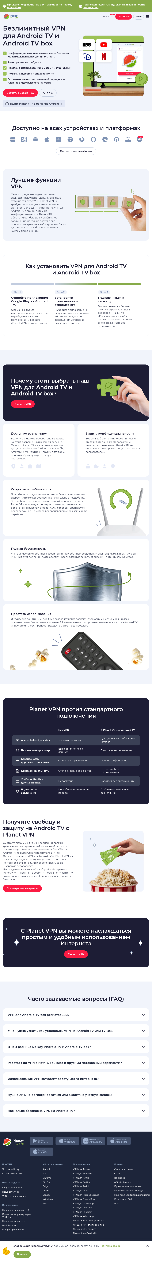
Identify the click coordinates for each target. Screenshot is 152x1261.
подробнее (14, 7)
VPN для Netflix (81, 1178)
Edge (45, 1186)
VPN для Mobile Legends (86, 1195)
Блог (116, 1203)
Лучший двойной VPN (85, 1233)
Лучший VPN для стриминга (88, 1220)
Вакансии (119, 1178)
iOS (45, 1173)
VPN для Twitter (81, 1182)
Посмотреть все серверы (22, 888)
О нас (117, 1173)
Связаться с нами (123, 1169)
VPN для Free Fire (82, 1207)
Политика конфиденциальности (132, 1195)
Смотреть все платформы (76, 151)
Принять (22, 1254)
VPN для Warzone (82, 1173)
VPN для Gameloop (83, 1203)
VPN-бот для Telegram (14, 1196)
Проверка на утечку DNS (16, 1210)
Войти (138, 17)
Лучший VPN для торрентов (88, 1225)
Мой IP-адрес (9, 1225)
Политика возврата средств (129, 1190)
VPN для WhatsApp (83, 1216)
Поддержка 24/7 (123, 1199)
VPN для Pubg (80, 1190)
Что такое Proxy (10, 1169)
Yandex (46, 1195)
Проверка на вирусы (13, 1221)
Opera (46, 1190)
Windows (48, 1199)
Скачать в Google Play (20, 93)
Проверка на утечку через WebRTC (16, 1215)
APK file (48, 93)
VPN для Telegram (82, 1212)
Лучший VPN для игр (84, 1229)
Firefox (46, 1182)
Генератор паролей (13, 1229)
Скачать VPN (124, 16)
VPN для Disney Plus (84, 1199)
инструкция (90, 7)
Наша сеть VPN (10, 1192)
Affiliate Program (123, 1182)
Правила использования (127, 1186)
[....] (11, 16)
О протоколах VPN (12, 1173)
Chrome (47, 1178)
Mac (45, 1203)
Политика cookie (110, 1246)
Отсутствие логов (12, 1187)
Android (47, 1169)
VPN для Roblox (81, 1169)
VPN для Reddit (81, 1186)
